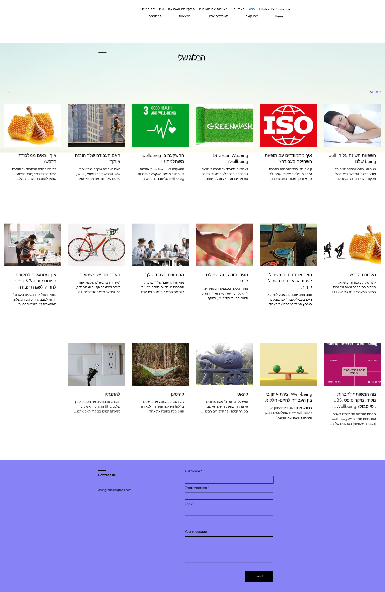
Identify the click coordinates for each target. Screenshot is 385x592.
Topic (189, 504)
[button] (9, 92)
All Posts (375, 91)
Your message (196, 532)
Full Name (192, 471)
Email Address (196, 488)
